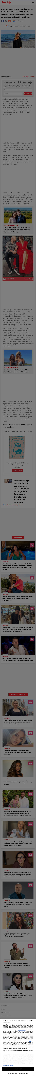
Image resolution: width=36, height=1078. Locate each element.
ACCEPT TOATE (17, 1069)
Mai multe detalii (22, 1030)
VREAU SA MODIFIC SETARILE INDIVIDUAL (18, 1073)
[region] (18, 1048)
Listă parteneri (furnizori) (8, 1065)
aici (30, 1041)
